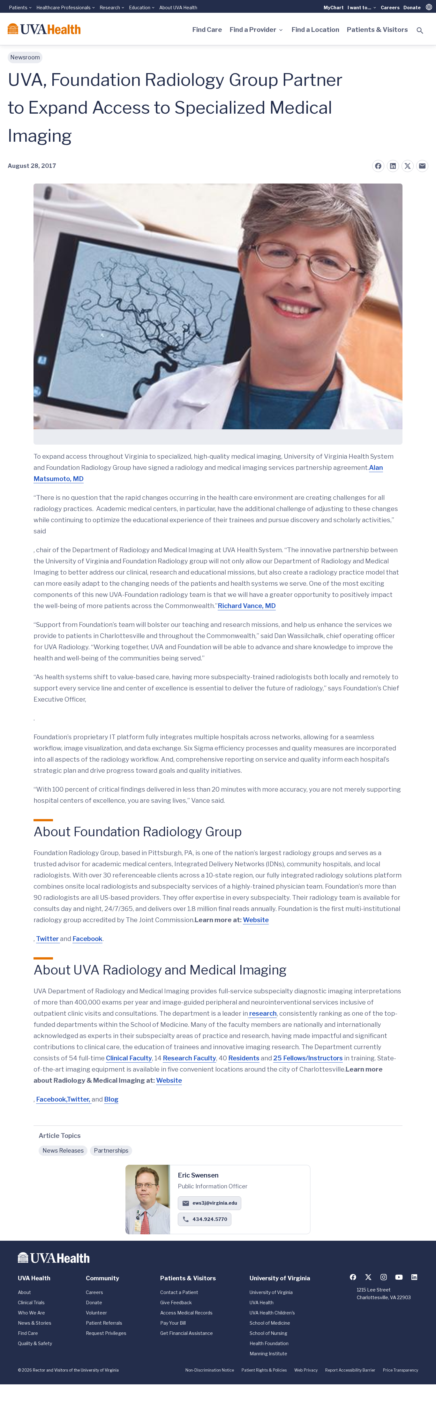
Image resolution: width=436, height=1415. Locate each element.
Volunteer (96, 1312)
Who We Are (31, 1312)
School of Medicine (270, 1323)
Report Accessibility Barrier (350, 1370)
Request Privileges (106, 1333)
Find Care (207, 30)
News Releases (63, 1150)
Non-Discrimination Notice (209, 1370)
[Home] (44, 28)
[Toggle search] (420, 30)
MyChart (334, 7)
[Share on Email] (422, 166)
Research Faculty (189, 1058)
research (262, 1013)
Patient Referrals (104, 1323)
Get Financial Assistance (186, 1333)
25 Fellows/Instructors (308, 1058)
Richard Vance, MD (247, 606)
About (24, 1292)
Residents (243, 1058)
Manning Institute (268, 1353)
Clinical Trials (31, 1302)
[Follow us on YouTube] (399, 1277)
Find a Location (315, 30)
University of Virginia (271, 1292)
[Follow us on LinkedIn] (414, 1277)
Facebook (87, 939)
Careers (390, 7)
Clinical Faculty (129, 1058)
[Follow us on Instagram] (383, 1277)
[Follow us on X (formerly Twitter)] (368, 1277)
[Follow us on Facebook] (353, 1277)
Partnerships (111, 1150)
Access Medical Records (186, 1312)
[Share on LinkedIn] (393, 166)
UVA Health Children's (272, 1312)
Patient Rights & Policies (264, 1370)
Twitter (48, 939)
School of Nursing (268, 1333)
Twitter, (79, 1099)
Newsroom (25, 57)
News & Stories (34, 1323)
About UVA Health (178, 7)
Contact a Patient (179, 1292)
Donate (412, 7)
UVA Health (262, 1302)
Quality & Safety (35, 1343)
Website (256, 920)
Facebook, (51, 1099)
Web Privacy (306, 1370)
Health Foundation (269, 1343)
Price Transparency (400, 1370)
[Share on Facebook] (378, 166)
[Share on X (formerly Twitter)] (408, 166)
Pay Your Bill (173, 1323)
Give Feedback (176, 1302)
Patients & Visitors (377, 30)
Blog (111, 1099)
